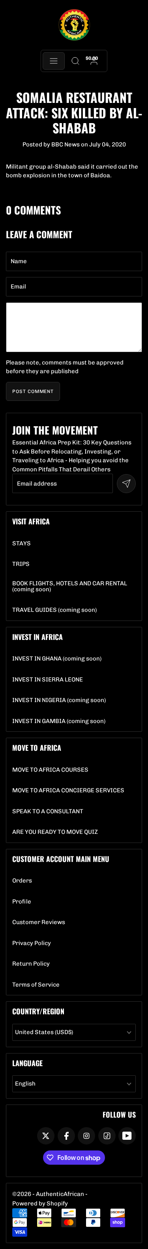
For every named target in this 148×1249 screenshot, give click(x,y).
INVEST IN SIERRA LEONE (47, 680)
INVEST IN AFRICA (37, 636)
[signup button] (126, 483)
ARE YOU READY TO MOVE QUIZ (55, 832)
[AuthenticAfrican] (74, 25)
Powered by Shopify (40, 1203)
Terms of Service (36, 985)
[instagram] (86, 1136)
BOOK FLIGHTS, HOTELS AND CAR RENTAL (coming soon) (74, 586)
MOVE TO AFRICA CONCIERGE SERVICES (68, 790)
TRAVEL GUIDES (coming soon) (54, 610)
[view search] (75, 61)
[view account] (93, 61)
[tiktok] (107, 1136)
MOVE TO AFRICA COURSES (50, 770)
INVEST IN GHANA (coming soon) (56, 659)
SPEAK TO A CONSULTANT (47, 811)
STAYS (21, 544)
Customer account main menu (60, 858)
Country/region (38, 1011)
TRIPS (21, 564)
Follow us (119, 1114)
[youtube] (127, 1136)
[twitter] (45, 1136)
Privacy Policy (31, 943)
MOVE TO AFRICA (36, 747)
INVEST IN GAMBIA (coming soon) (58, 721)
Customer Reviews (38, 922)
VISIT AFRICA (31, 521)
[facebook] (66, 1136)
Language (27, 1063)
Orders (22, 881)
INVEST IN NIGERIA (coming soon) (59, 700)
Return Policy (31, 964)
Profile (21, 902)
